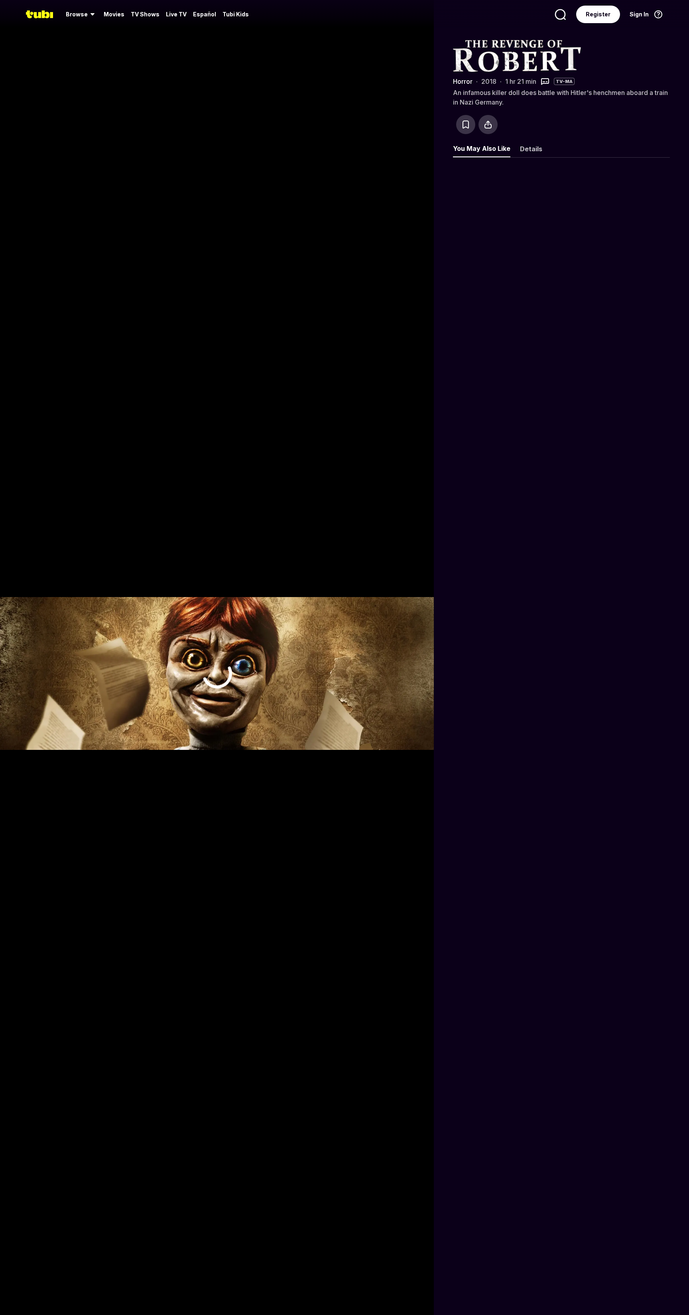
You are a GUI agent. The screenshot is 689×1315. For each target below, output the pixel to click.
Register (598, 14)
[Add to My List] (465, 124)
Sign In (639, 14)
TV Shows (145, 14)
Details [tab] (531, 149)
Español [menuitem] (204, 14)
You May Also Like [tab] (481, 148)
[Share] (488, 124)
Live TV (176, 14)
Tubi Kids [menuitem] (235, 14)
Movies (114, 14)
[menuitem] (81, 14)
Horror (462, 81)
